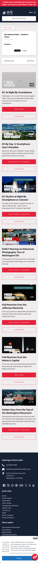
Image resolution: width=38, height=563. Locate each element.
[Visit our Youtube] (33, 485)
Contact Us (6, 510)
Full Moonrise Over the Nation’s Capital (14, 358)
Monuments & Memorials (11, 527)
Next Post (30, 61)
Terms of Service (8, 517)
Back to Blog (8, 27)
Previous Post (9, 61)
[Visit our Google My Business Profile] (8, 485)
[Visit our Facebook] (4, 485)
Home (4, 496)
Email (24, 50)
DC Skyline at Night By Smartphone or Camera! (15, 198)
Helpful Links (6, 508)
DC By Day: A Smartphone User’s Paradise (16, 145)
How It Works (6, 503)
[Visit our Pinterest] (16, 485)
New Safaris (6, 530)
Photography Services (10, 505)
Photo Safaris (7, 498)
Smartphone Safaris (9, 534)
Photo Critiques (7, 515)
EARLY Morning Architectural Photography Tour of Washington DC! (18, 252)
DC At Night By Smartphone (17, 92)
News (4, 513)
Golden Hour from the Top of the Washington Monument (17, 411)
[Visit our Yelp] (30, 485)
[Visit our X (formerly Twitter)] (26, 485)
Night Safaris (7, 532)
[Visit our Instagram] (12, 485)
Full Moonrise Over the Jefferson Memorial (14, 306)
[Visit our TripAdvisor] (21, 485)
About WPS (6, 501)
